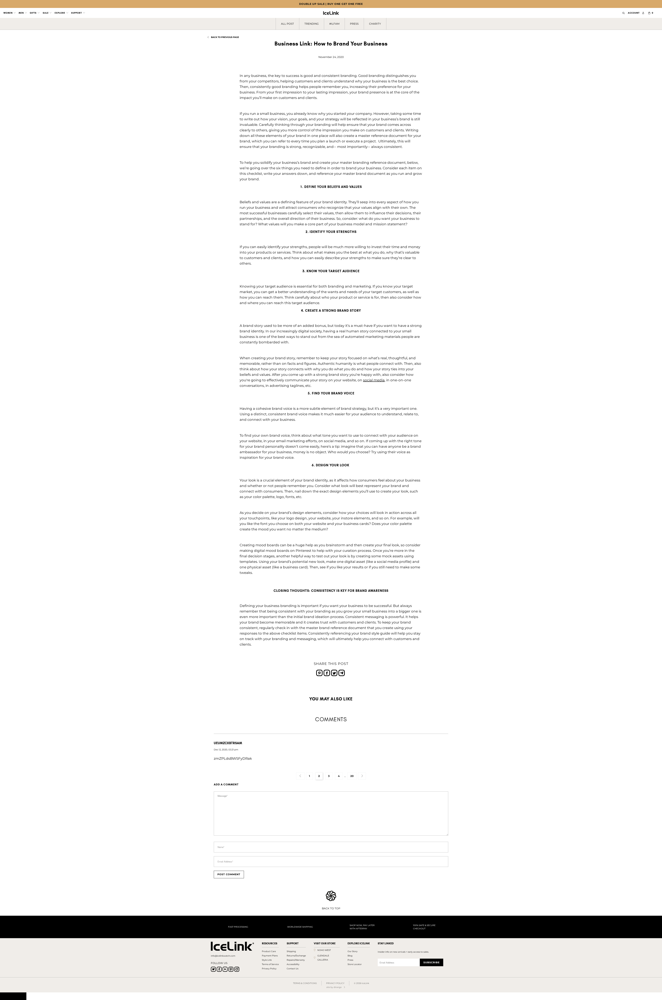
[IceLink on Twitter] (213, 969)
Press (354, 23)
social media (374, 380)
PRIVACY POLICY (335, 983)
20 (352, 776)
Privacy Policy (269, 968)
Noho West (324, 950)
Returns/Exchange (296, 955)
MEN (21, 13)
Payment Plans (270, 955)
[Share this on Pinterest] (319, 673)
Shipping (291, 951)
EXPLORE (60, 13)
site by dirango (334, 987)
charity (375, 23)
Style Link (267, 960)
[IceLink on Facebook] (219, 969)
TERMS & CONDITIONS (305, 983)
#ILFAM (334, 23)
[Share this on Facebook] (327, 673)
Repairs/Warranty (296, 960)
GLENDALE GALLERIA (323, 957)
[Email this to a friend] (341, 673)
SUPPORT (77, 13)
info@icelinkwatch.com (223, 955)
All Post (287, 23)
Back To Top (13, 996)
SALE (46, 13)
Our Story (353, 951)
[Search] (623, 13)
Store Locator (355, 964)
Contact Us (292, 968)
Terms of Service (270, 964)
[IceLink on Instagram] (236, 969)
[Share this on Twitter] (334, 673)
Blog (350, 955)
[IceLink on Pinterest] (230, 969)
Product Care (269, 951)
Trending (311, 23)
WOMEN (8, 13)
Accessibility (293, 964)
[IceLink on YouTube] (225, 969)
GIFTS (33, 13)
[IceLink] (331, 12)
